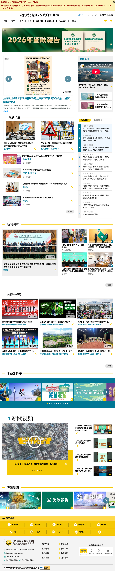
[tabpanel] (57, 392)
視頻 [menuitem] (29, 21)
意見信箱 (64, 544)
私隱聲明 (64, 553)
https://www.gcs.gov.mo (14, 553)
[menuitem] (13, 21)
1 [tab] (47, 403)
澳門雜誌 (45, 549)
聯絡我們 (64, 549)
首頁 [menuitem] (5, 21)
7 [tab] (61, 403)
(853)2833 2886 (12, 560)
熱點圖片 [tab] (98, 120)
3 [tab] (52, 403)
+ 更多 (70, 211)
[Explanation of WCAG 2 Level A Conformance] (45, 568)
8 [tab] (63, 403)
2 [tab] (50, 403)
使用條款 (64, 558)
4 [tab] (54, 403)
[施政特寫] (90, 500)
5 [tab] (56, 403)
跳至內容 (81, 15)
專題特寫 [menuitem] (50, 21)
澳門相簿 (45, 558)
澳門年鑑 (45, 553)
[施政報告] (57, 500)
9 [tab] (65, 403)
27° (104, 15)
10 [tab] (67, 403)
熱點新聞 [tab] (85, 120)
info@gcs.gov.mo (13, 556)
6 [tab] (59, 403)
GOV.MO (45, 544)
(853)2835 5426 (28, 560)
